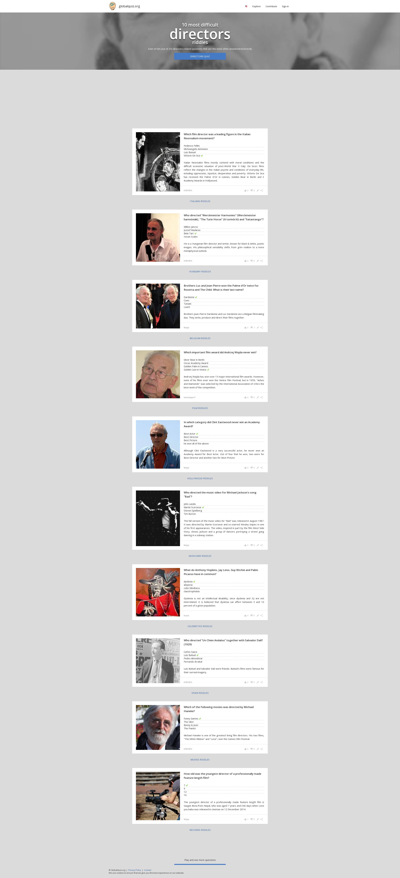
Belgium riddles (200, 338)
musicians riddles (200, 555)
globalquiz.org (129, 6)
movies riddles (200, 759)
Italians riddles (200, 201)
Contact (147, 870)
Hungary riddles (200, 271)
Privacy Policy (134, 870)
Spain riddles (200, 692)
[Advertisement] (200, 96)
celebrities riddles (200, 626)
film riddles (200, 408)
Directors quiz (200, 56)
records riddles (200, 829)
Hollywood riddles (200, 478)
